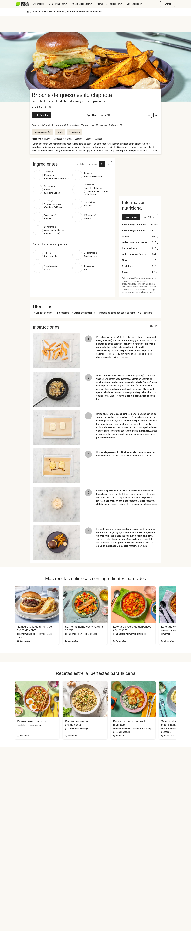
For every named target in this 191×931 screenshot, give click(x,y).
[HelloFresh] (22, 4)
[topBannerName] (95, 23)
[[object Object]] (149, 115)
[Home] (27, 12)
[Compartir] (156, 115)
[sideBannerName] (140, 175)
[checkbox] (33, 107)
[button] (72, 164)
